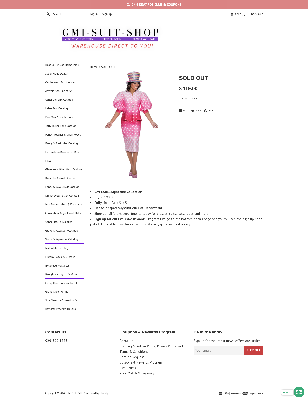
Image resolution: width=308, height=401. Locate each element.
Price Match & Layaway (137, 373)
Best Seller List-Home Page (62, 65)
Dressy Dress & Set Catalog (62, 195)
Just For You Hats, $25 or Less (63, 204)
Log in (94, 14)
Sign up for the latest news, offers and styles (227, 341)
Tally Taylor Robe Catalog (60, 126)
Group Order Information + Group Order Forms (61, 287)
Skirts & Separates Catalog (61, 239)
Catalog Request (132, 357)
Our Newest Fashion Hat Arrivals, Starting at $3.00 (60, 86)
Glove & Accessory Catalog (61, 230)
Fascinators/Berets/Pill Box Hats (62, 156)
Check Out (256, 14)
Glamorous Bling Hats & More (63, 169)
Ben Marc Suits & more (59, 117)
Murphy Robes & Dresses (60, 256)
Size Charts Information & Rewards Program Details (61, 304)
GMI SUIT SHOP (76, 393)
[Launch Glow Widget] (299, 392)
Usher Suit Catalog (56, 108)
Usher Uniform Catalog (59, 99)
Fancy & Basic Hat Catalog (61, 143)
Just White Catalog (56, 248)
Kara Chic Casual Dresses (60, 178)
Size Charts (128, 368)
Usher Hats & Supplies (58, 222)
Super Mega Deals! (56, 73)
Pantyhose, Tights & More (61, 274)
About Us (126, 341)
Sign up (107, 14)
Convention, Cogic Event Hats (63, 213)
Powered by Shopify (97, 393)
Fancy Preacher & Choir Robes (63, 134)
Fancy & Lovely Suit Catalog (62, 187)
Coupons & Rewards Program (141, 362)
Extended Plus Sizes (57, 265)
